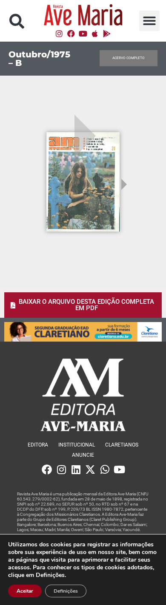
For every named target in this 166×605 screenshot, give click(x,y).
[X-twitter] (90, 469)
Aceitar (25, 591)
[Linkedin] (76, 469)
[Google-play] (107, 33)
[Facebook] (71, 33)
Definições (66, 591)
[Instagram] (59, 33)
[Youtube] (83, 33)
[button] (16, 21)
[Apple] (95, 33)
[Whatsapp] (105, 469)
